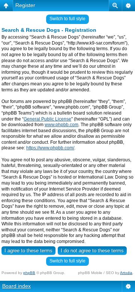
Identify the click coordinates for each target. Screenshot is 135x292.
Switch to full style (68, 18)
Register (25, 5)
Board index (16, 286)
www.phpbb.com (61, 124)
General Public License (47, 119)
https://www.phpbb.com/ (50, 147)
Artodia (126, 273)
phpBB (29, 273)
